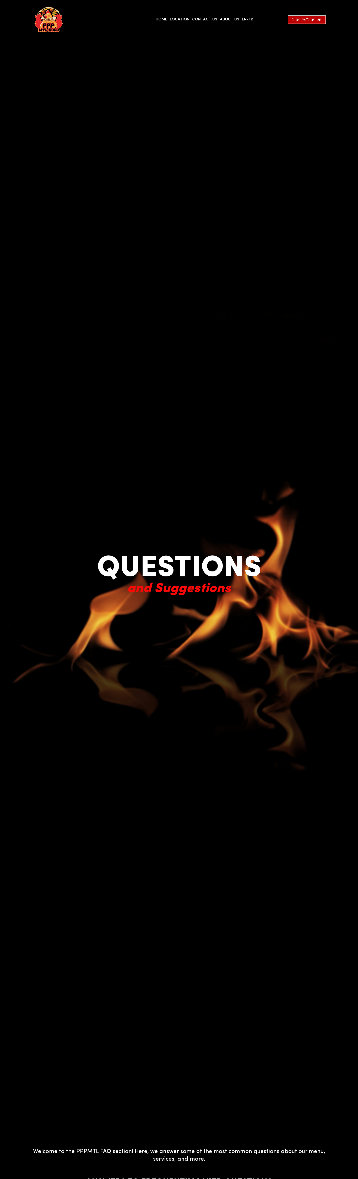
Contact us (204, 19)
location (179, 19)
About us (229, 19)
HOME (161, 19)
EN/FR (247, 19)
